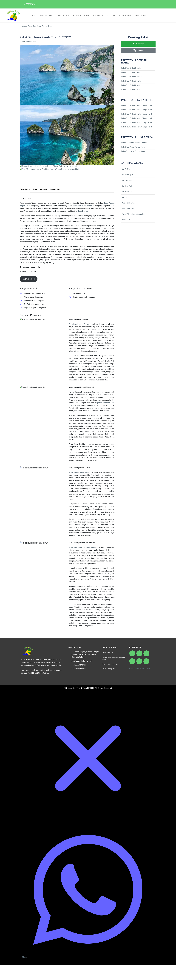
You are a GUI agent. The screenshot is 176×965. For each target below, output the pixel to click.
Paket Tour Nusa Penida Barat (133, 151)
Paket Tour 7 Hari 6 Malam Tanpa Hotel (136, 127)
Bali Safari (125, 197)
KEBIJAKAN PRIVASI (139, 668)
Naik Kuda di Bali (128, 208)
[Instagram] (120, 4)
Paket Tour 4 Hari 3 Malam (131, 81)
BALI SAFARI (140, 15)
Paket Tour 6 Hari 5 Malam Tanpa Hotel (136, 122)
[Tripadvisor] (153, 4)
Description (25, 189)
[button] (67, 174)
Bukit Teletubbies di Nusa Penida (83, 547)
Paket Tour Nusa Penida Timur (133, 147)
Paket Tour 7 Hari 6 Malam (131, 68)
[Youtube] (128, 4)
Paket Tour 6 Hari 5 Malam (131, 72)
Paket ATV (126, 220)
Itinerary (43, 189)
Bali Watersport (127, 175)
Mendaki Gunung (128, 180)
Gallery (111, 15)
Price (35, 189)
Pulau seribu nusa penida (79, 472)
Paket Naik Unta (128, 203)
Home (23, 26)
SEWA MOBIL (98, 15)
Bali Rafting (126, 169)
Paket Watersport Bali (110, 664)
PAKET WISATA (63, 15)
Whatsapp (140, 44)
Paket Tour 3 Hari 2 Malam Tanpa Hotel (136, 110)
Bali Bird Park (127, 186)
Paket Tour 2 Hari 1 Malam (131, 89)
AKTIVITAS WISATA (81, 15)
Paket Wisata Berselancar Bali (133, 214)
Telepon (140, 50)
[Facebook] (112, 4)
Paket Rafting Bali (108, 669)
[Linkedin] (137, 4)
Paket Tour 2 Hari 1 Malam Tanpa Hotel (136, 105)
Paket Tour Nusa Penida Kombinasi (135, 143)
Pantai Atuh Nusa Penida (79, 324)
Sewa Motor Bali (108, 653)
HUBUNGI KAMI (125, 15)
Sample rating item (28, 272)
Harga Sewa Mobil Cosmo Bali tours (113, 658)
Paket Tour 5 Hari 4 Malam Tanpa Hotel (136, 118)
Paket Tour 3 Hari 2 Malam (131, 85)
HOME (34, 15)
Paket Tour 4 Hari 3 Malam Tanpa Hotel (136, 114)
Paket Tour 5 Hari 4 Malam (131, 77)
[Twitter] (145, 4)
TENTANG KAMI (46, 15)
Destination (55, 189)
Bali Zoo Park (127, 192)
